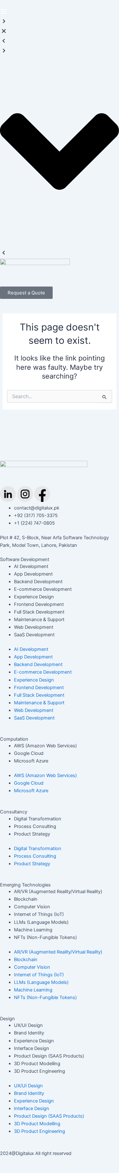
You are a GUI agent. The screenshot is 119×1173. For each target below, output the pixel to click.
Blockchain (25, 899)
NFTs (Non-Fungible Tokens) (45, 937)
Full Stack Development (39, 612)
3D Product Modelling (37, 1063)
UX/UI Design (28, 1025)
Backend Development (38, 581)
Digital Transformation (37, 819)
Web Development (33, 627)
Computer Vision (32, 907)
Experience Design (34, 597)
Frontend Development (39, 604)
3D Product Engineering (39, 1071)
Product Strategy (32, 834)
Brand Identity (29, 1033)
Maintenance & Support (39, 619)
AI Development (31, 566)
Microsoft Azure (31, 761)
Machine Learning (33, 930)
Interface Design (31, 1048)
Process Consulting (35, 826)
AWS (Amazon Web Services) (45, 746)
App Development (33, 574)
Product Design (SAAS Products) (49, 1056)
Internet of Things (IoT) (39, 914)
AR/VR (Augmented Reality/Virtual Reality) (58, 891)
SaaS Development (34, 635)
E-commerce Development (43, 589)
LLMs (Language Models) (41, 922)
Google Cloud (28, 753)
